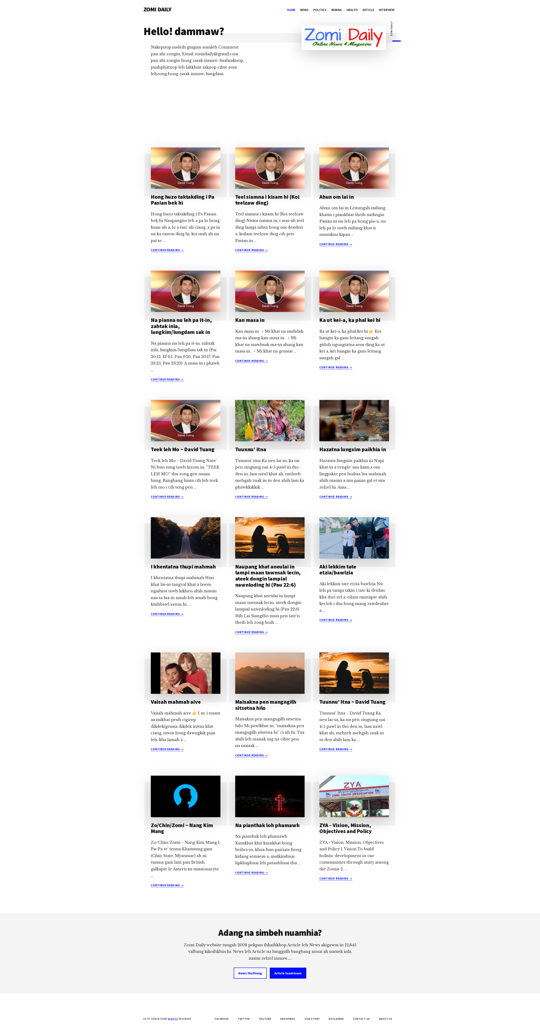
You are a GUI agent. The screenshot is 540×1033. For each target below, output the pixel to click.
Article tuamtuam (288, 973)
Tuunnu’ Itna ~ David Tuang (352, 701)
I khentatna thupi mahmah (183, 566)
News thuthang (250, 973)
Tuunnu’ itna (250, 449)
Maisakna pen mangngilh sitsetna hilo (265, 704)
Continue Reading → (167, 250)
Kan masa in (250, 319)
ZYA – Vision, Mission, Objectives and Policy (345, 828)
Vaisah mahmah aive (176, 701)
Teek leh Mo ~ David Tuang (183, 449)
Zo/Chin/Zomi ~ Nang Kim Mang (182, 828)
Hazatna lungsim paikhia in (352, 449)
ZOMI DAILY (157, 9)
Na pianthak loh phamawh (267, 825)
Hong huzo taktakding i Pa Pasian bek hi (182, 199)
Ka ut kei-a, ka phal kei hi (349, 319)
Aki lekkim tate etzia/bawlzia (337, 569)
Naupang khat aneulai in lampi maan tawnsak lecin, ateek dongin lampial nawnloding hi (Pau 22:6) (268, 575)
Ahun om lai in (336, 196)
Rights (173, 1018)
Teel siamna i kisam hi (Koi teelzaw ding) (267, 199)
